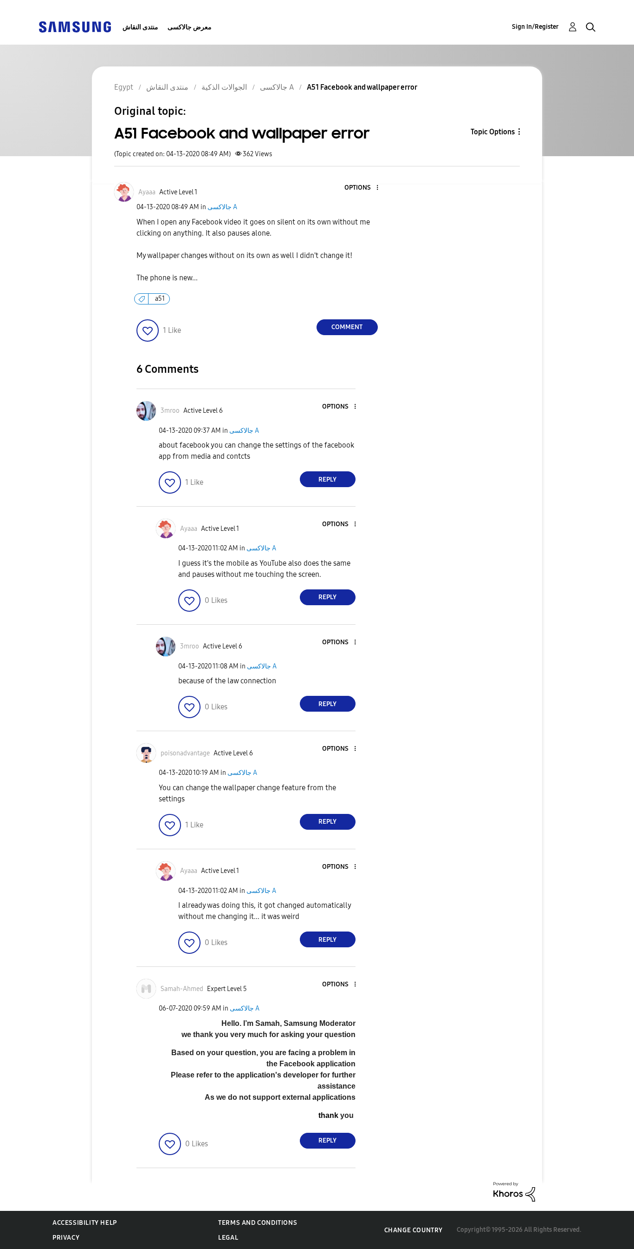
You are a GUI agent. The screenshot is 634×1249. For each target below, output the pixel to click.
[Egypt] (75, 26)
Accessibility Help (84, 1223)
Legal (228, 1238)
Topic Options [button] (493, 131)
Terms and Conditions (257, 1223)
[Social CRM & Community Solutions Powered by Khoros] (514, 1191)
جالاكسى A (222, 207)
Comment (346, 327)
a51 (160, 299)
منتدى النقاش (140, 27)
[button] (361, 188)
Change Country (413, 1230)
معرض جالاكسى (190, 27)
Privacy (65, 1238)
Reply (327, 479)
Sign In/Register (535, 27)
